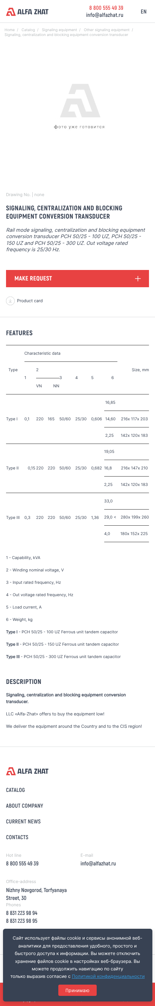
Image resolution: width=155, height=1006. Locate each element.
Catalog (15, 789)
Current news (23, 821)
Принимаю (77, 990)
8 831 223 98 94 (21, 912)
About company (24, 805)
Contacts (17, 837)
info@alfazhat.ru (104, 14)
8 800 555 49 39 (106, 7)
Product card (30, 300)
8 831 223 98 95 (21, 920)
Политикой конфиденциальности (108, 976)
